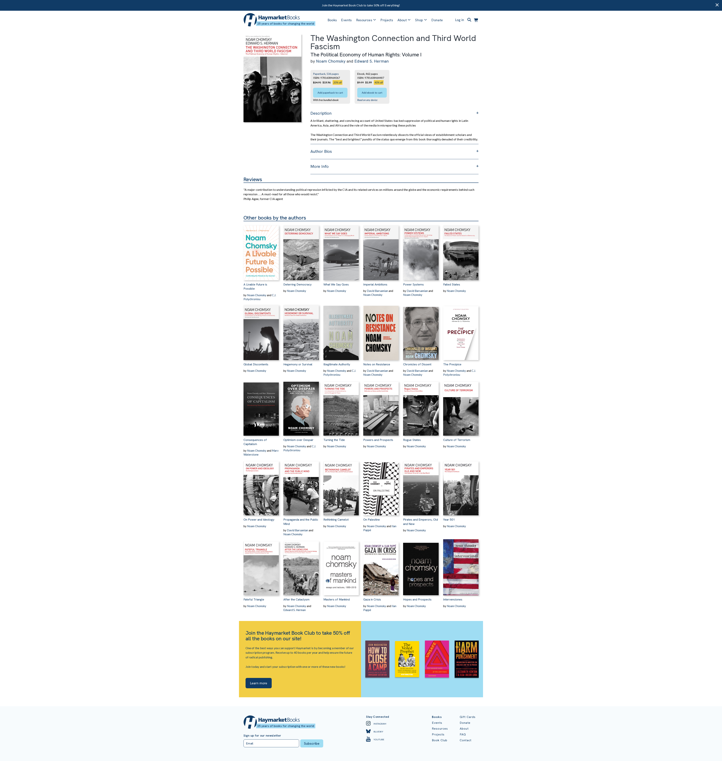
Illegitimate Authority (336, 364)
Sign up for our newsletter (262, 735)
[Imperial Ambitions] (381, 250)
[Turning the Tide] (341, 406)
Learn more (258, 683)
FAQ (463, 734)
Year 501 (449, 520)
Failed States (451, 284)
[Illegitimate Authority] (341, 330)
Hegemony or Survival (297, 364)
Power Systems (413, 284)
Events (346, 20)
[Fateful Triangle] (261, 565)
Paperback (319, 73)
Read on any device (367, 99)
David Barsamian (377, 290)
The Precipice (452, 364)
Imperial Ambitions (375, 284)
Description (320, 113)
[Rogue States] (420, 406)
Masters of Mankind (336, 599)
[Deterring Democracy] (301, 250)
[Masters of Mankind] (341, 565)
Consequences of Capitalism (255, 442)
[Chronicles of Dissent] (420, 330)
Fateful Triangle (253, 599)
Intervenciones (452, 599)
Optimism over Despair (298, 440)
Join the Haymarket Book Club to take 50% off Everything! (361, 5)
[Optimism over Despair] (301, 406)
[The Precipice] (461, 330)
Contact (465, 740)
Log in (459, 20)
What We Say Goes (336, 284)
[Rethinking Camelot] (341, 486)
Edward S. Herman (371, 61)
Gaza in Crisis (372, 599)
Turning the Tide (334, 440)
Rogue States (412, 440)
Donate (437, 20)
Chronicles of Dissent (417, 364)
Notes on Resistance (376, 364)
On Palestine (371, 520)
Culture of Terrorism (456, 440)
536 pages (333, 73)
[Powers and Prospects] (381, 406)
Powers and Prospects (378, 440)
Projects (387, 20)
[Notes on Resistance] (381, 330)
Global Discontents (255, 364)
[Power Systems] (420, 250)
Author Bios (321, 151)
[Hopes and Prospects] (420, 565)
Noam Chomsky (330, 61)
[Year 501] (461, 486)
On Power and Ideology (258, 520)
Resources (364, 20)
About (464, 729)
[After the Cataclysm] (301, 565)
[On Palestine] (381, 486)
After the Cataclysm (296, 599)
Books (332, 20)
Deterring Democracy (297, 284)
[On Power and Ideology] (261, 486)
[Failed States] (461, 250)
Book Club (439, 740)
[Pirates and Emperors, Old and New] (420, 486)
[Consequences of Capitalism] (261, 406)
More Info (319, 166)
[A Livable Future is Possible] (261, 250)
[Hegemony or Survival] (301, 330)
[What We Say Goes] (341, 250)
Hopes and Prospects (417, 599)
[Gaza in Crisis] (381, 565)
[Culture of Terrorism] (461, 406)
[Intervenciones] (461, 565)
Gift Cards (468, 717)
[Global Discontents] (261, 330)
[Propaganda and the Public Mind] (301, 486)
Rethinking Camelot (336, 520)
